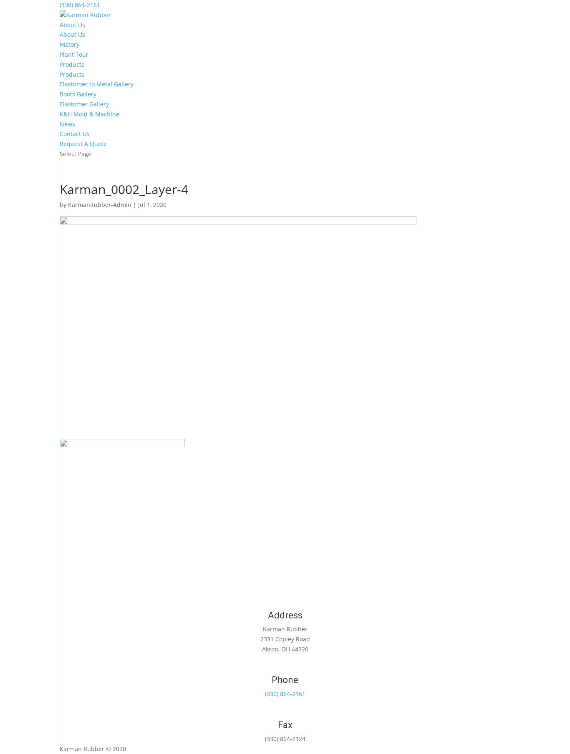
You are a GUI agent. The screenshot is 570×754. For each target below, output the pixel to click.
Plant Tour (74, 54)
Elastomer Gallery (84, 104)
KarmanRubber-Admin (99, 205)
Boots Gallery (78, 94)
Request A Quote (83, 144)
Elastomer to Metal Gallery (97, 84)
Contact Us (75, 134)
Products (72, 64)
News (67, 124)
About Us (72, 25)
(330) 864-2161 (80, 5)
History (69, 44)
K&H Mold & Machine (89, 114)
